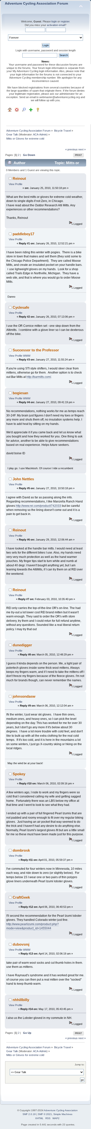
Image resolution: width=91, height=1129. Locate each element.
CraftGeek (21, 897)
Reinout (19, 178)
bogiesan (20, 393)
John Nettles (23, 479)
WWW (26, 355)
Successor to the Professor (36, 350)
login (54, 21)
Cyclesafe (21, 307)
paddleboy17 (23, 234)
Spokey (19, 774)
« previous (71, 149)
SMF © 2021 (45, 1114)
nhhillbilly (21, 1000)
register (65, 21)
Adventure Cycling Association (61, 1110)
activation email (56, 25)
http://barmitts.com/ (38, 377)
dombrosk (21, 850)
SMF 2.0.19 (29, 1114)
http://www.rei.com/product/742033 (38, 506)
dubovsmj (21, 944)
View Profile (15, 184)
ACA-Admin (40, 134)
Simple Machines (62, 1114)
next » (82, 149)
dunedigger (22, 645)
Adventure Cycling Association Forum (36, 3)
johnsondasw (24, 696)
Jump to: (79, 1064)
